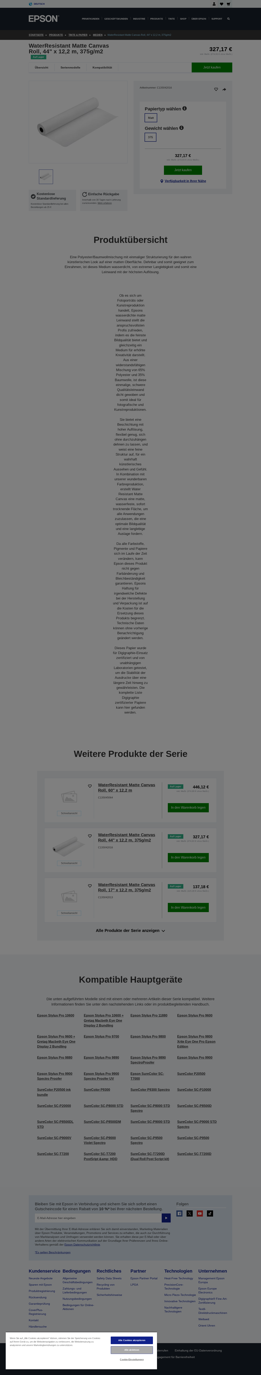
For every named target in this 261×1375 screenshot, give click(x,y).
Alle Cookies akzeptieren (131, 1340)
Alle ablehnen (131, 1350)
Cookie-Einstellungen (132, 1359)
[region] (81, 1350)
